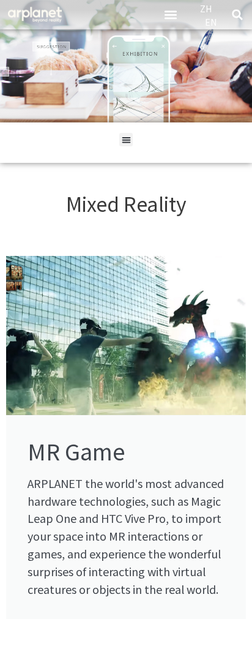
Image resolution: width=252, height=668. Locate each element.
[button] (171, 15)
